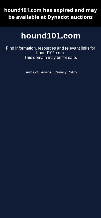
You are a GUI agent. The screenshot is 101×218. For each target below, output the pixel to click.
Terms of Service (38, 72)
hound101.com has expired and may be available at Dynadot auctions (50, 13)
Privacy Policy (66, 72)
